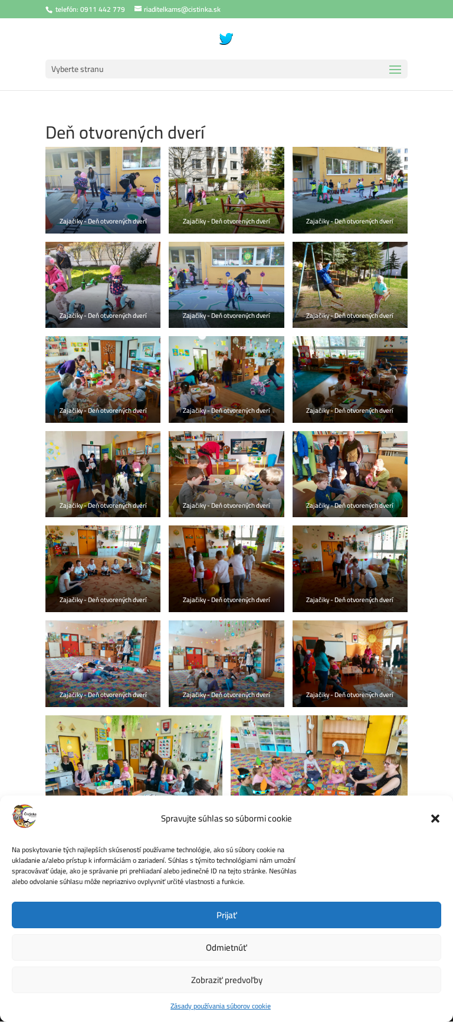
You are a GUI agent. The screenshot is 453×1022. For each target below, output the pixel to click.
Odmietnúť (226, 947)
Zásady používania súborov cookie (220, 1006)
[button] (435, 818)
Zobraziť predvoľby (226, 979)
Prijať (226, 915)
